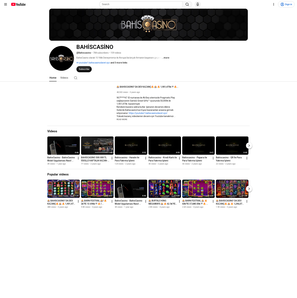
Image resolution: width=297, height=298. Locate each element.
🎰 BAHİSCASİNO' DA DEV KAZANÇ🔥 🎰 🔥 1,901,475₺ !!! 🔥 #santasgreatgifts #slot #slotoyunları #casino (148, 87)
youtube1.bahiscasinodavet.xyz (94, 62)
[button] (122, 119)
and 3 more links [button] (118, 62)
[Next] (249, 146)
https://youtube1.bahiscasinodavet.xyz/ (148, 113)
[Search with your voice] (198, 4)
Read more (122, 119)
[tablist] (148, 78)
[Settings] (273, 4)
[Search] (187, 4)
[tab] (53, 78)
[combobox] (142, 4)
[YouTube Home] (18, 4)
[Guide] (5, 4)
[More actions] (78, 158)
